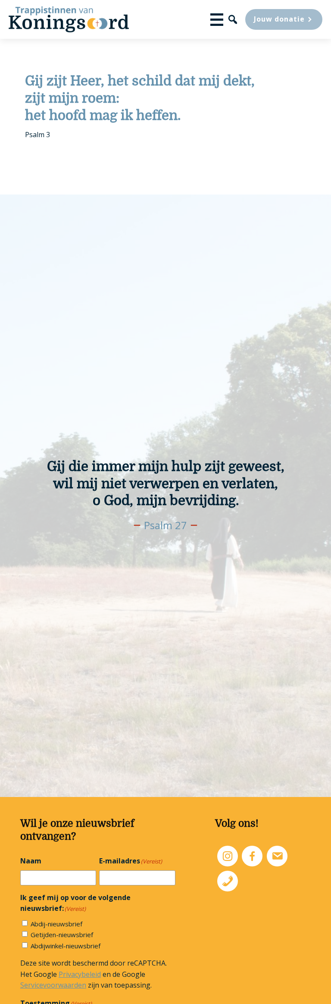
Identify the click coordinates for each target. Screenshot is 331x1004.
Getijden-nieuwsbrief (62, 934)
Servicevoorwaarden (53, 985)
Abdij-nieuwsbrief (56, 923)
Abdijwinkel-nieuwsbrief (65, 945)
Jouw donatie (279, 19)
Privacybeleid (80, 974)
